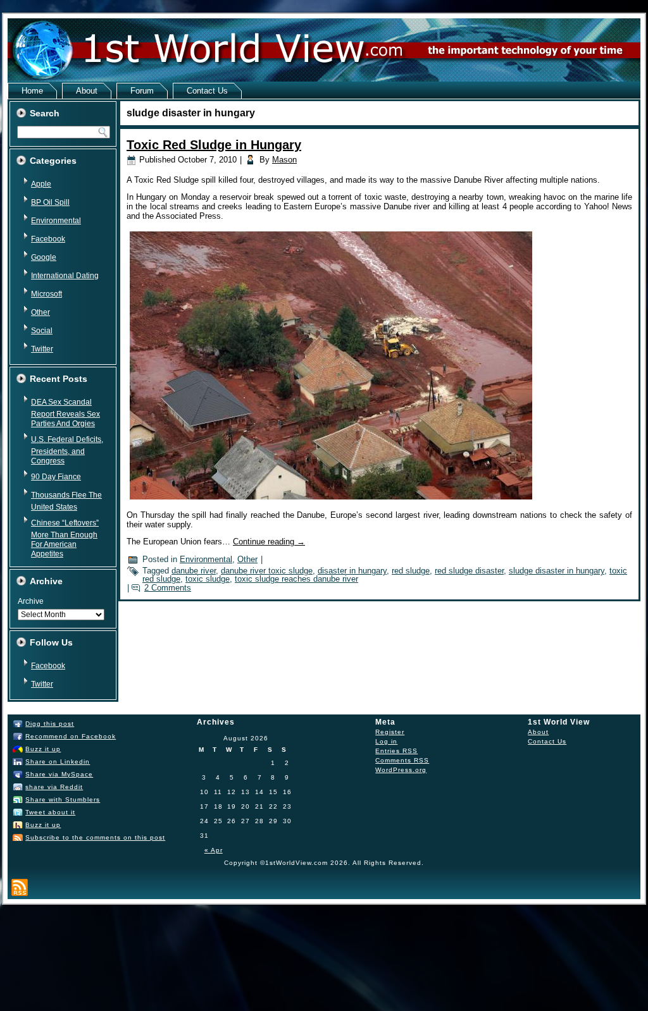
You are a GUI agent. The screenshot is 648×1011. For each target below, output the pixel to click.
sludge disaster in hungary (556, 570)
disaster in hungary (352, 570)
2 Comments (167, 587)
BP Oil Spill (50, 202)
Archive (31, 601)
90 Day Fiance (56, 476)
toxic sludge (207, 579)
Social (42, 330)
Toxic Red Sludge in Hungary (214, 145)
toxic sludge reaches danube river (296, 579)
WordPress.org (401, 769)
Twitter (42, 349)
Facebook (48, 239)
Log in (386, 741)
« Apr (213, 850)
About (86, 90)
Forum (142, 90)
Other (40, 312)
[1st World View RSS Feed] (19, 887)
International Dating (65, 275)
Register (389, 731)
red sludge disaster (469, 570)
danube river (193, 570)
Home (32, 90)
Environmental (56, 220)
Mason (284, 159)
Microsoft (46, 294)
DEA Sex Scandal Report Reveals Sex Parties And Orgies (65, 413)
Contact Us (207, 90)
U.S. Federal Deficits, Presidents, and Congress (67, 450)
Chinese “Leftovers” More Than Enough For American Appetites (65, 538)
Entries (396, 750)
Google (43, 257)
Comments (402, 760)
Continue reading (269, 541)
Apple (41, 184)
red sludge (411, 570)
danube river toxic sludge (267, 570)
